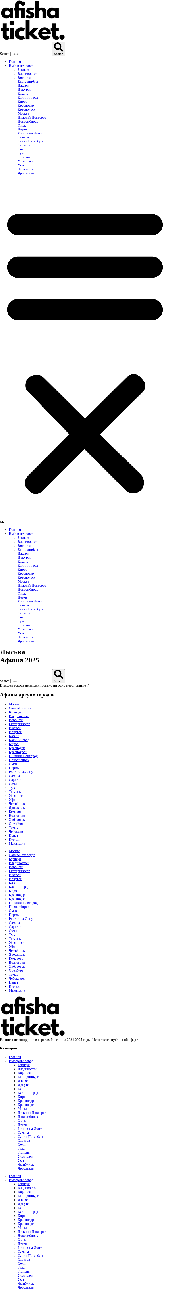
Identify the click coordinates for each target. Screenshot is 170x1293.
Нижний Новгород (32, 117)
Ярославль (26, 173)
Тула (21, 153)
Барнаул (24, 69)
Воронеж (24, 77)
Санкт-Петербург (31, 141)
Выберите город (21, 65)
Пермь (22, 129)
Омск (22, 125)
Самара (23, 137)
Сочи (22, 149)
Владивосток (27, 73)
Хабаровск (17, 819)
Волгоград (17, 815)
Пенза (13, 835)
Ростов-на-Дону (30, 133)
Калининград (28, 97)
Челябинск (26, 169)
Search (5, 54)
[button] (85, 351)
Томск (13, 827)
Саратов (24, 145)
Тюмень (24, 157)
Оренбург (16, 823)
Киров (22, 101)
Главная (15, 61)
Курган (14, 839)
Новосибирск (28, 121)
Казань (23, 93)
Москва (23, 113)
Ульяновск (25, 161)
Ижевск (23, 85)
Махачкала (17, 843)
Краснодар (26, 105)
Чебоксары (17, 831)
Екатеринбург (28, 81)
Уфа (21, 165)
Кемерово (16, 811)
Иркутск (24, 89)
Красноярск (26, 109)
